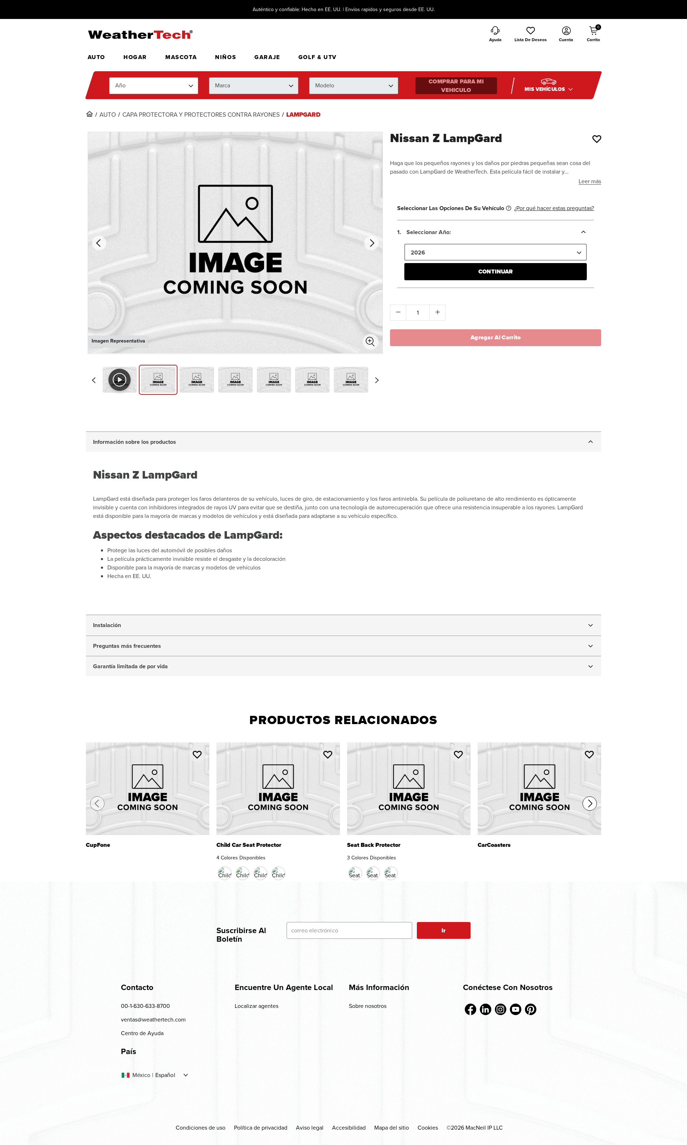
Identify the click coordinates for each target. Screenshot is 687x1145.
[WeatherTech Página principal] (140, 34)
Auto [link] (107, 115)
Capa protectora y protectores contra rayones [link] (201, 115)
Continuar (495, 271)
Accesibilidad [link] (349, 1128)
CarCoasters (494, 845)
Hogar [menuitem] (135, 57)
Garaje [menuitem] (267, 57)
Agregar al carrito (496, 337)
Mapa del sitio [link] (391, 1128)
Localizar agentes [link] (256, 1006)
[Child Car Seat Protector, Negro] (224, 873)
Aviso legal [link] (309, 1128)
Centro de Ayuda (142, 1033)
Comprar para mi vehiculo (456, 85)
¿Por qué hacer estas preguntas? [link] (554, 208)
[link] (89, 114)
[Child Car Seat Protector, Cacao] (242, 873)
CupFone (98, 845)
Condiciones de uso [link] (200, 1128)
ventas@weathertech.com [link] (153, 1019)
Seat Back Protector (373, 845)
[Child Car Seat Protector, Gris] (278, 873)
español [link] (165, 1075)
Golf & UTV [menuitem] (317, 57)
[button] (531, 34)
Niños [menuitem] (225, 57)
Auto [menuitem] (96, 57)
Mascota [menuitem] (181, 57)
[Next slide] (376, 380)
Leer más (590, 181)
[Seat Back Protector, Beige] (373, 873)
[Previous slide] (93, 380)
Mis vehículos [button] (545, 89)
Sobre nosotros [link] (367, 1006)
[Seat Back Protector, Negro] (355, 873)
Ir (443, 930)
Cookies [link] (428, 1128)
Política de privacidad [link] (260, 1128)
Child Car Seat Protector (248, 845)
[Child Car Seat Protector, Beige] (260, 873)
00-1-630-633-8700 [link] (145, 1006)
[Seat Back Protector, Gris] (391, 873)
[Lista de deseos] (597, 139)
